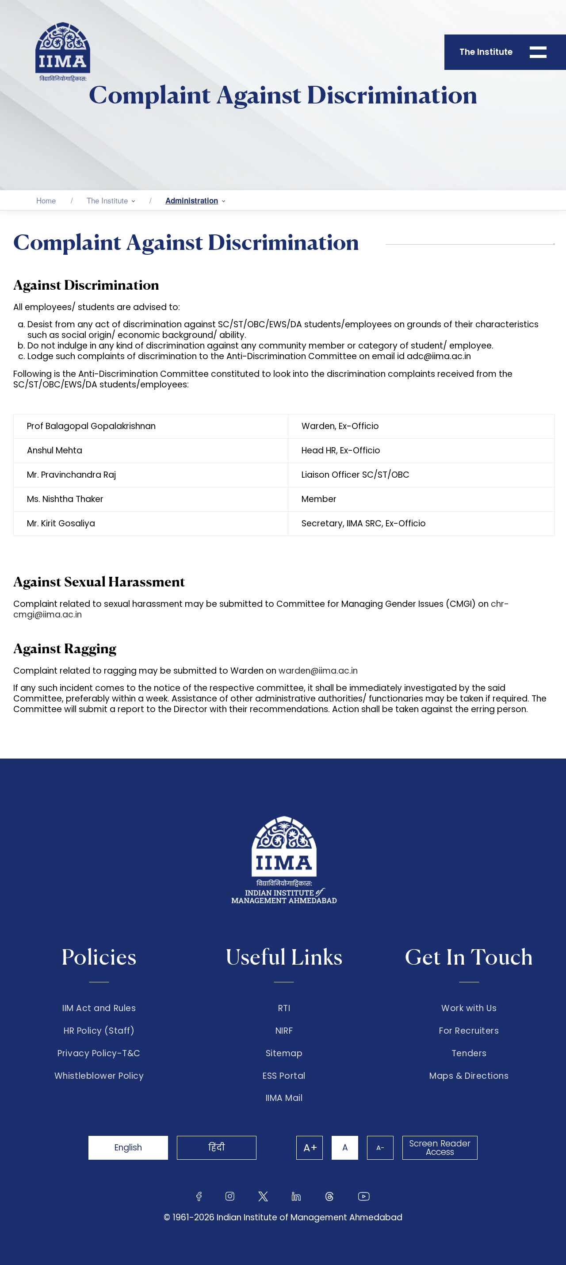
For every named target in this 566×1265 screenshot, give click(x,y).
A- (380, 1147)
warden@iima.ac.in (318, 671)
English (128, 1148)
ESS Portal (284, 1076)
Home (46, 200)
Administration (191, 200)
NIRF (284, 1031)
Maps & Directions (469, 1076)
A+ (310, 1148)
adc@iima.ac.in (439, 356)
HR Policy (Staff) (99, 1031)
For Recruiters (469, 1031)
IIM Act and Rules (99, 1008)
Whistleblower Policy (99, 1076)
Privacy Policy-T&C (99, 1053)
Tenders (469, 1053)
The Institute (107, 200)
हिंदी (216, 1148)
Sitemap (284, 1053)
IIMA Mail (284, 1098)
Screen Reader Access (439, 1148)
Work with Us (469, 1008)
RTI (284, 1008)
